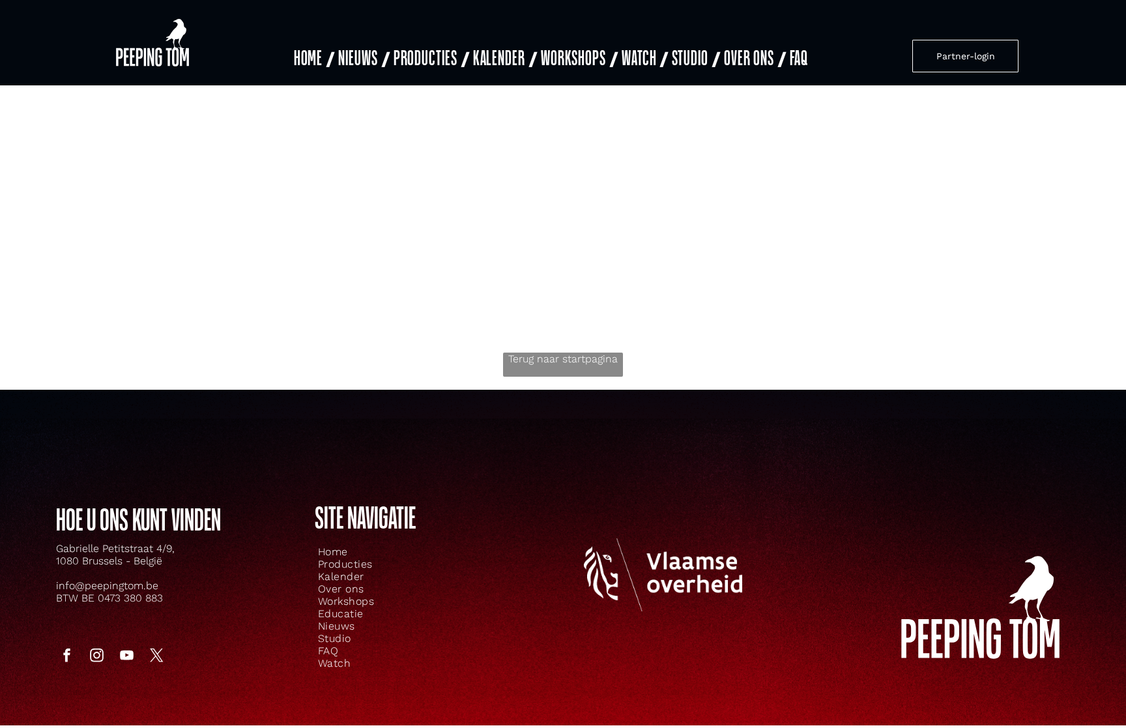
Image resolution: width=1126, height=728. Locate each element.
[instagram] (96, 657)
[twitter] (156, 657)
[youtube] (126, 657)
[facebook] (66, 657)
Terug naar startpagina (563, 359)
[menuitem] (313, 59)
